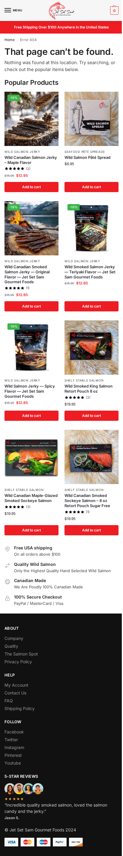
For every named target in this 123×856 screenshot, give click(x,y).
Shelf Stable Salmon (84, 380)
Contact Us (15, 692)
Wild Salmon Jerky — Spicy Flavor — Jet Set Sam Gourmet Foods (29, 391)
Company (13, 638)
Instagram (14, 747)
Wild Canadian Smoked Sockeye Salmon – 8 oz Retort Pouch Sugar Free (87, 500)
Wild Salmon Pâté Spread (87, 157)
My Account (16, 685)
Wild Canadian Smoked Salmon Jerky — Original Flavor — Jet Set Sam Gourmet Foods (27, 274)
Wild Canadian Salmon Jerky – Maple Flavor (30, 160)
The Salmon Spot (21, 653)
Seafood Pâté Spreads (84, 151)
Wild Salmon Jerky (22, 151)
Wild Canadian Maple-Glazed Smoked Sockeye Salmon (31, 498)
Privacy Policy (18, 661)
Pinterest (13, 755)
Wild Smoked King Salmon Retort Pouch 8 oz (88, 389)
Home (9, 39)
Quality (11, 646)
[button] (114, 10)
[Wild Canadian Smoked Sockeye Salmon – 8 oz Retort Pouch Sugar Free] (91, 457)
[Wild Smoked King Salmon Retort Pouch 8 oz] (91, 347)
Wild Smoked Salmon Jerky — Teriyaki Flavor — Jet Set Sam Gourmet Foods (90, 271)
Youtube (12, 762)
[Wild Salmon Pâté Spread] (91, 119)
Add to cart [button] (31, 187)
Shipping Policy (19, 708)
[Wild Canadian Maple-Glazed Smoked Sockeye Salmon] (31, 457)
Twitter (11, 739)
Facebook (14, 731)
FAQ (8, 700)
